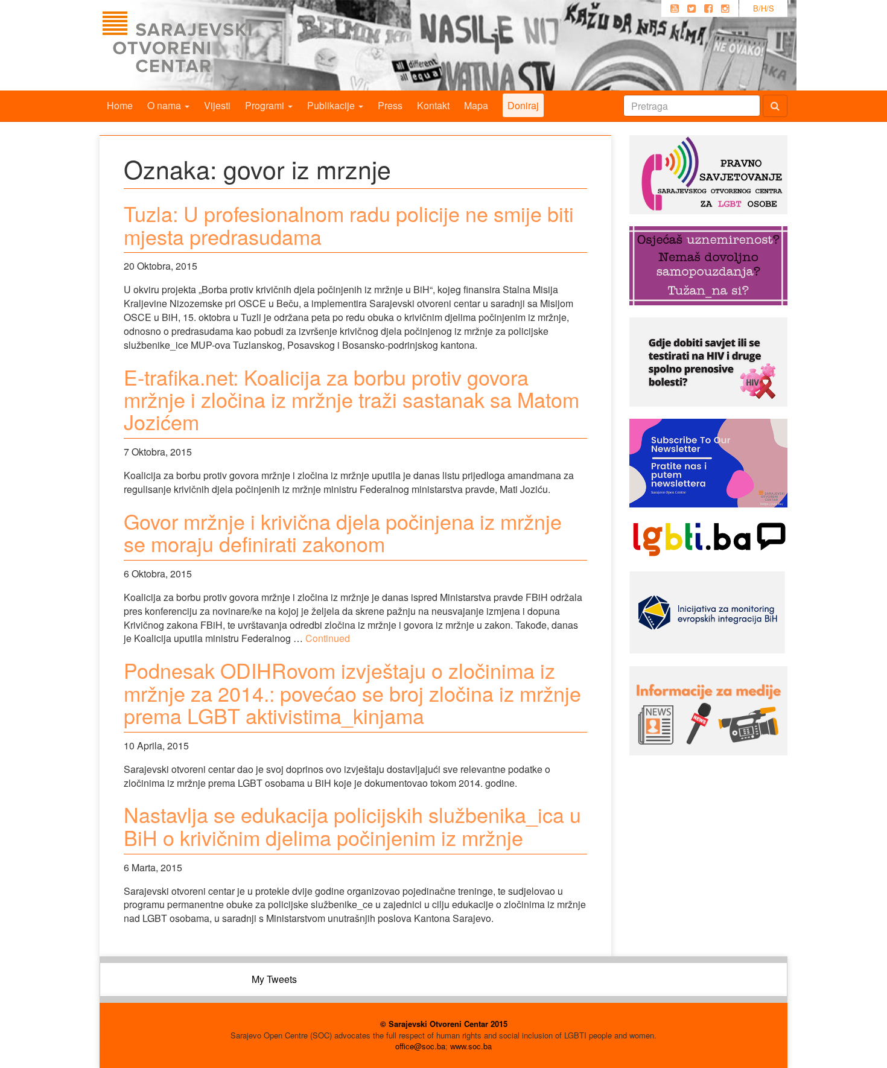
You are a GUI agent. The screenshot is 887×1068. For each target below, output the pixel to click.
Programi (266, 105)
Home (120, 105)
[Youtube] (674, 8)
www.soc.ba (471, 1046)
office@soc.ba (420, 1046)
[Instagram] (725, 8)
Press (390, 105)
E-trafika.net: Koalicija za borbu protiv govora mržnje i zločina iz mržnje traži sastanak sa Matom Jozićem (351, 399)
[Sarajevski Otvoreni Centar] (202, 45)
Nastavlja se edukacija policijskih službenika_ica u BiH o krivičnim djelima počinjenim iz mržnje (352, 825)
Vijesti (217, 105)
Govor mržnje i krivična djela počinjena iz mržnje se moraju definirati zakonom (343, 532)
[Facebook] (708, 8)
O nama (165, 105)
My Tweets (274, 979)
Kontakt (433, 105)
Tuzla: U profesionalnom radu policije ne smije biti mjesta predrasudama (349, 224)
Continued (327, 638)
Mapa (476, 105)
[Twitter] (691, 8)
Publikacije (332, 105)
